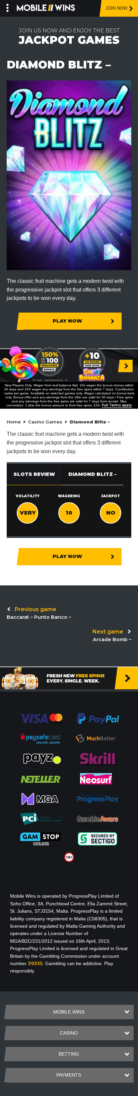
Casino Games (45, 421)
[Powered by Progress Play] (97, 798)
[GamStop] (40, 839)
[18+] (69, 857)
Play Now (67, 321)
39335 (35, 963)
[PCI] (40, 818)
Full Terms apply (117, 405)
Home (14, 421)
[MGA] (40, 798)
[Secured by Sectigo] (97, 839)
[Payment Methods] (41, 718)
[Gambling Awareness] (97, 818)
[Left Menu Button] (7, 6)
